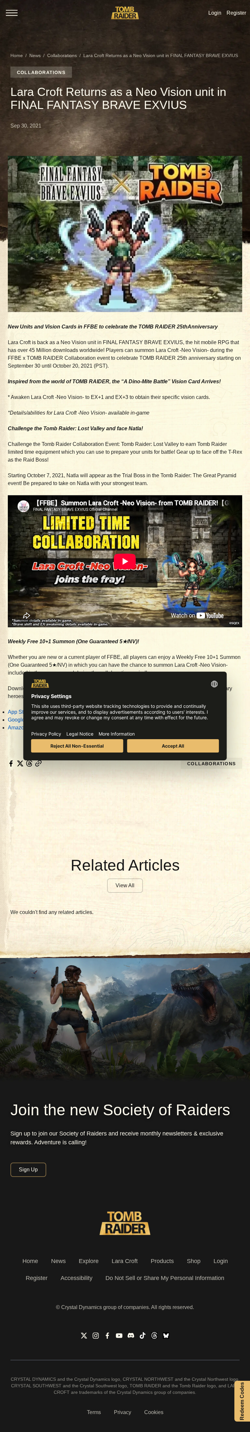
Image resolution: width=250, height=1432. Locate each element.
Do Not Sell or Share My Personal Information (164, 1278)
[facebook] (11, 763)
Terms (94, 1412)
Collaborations (62, 55)
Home (16, 55)
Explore (89, 1261)
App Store (19, 712)
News (35, 55)
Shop (194, 1261)
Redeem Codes (242, 1401)
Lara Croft (125, 1261)
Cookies (153, 1412)
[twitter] (20, 763)
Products (162, 1261)
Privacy (122, 1412)
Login (221, 1261)
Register (37, 1278)
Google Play (22, 720)
